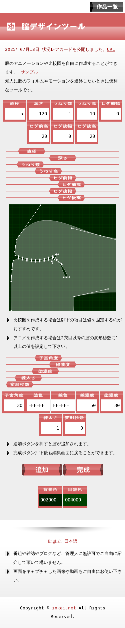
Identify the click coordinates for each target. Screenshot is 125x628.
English (55, 541)
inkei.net (64, 607)
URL (111, 49)
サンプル (29, 71)
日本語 (70, 541)
